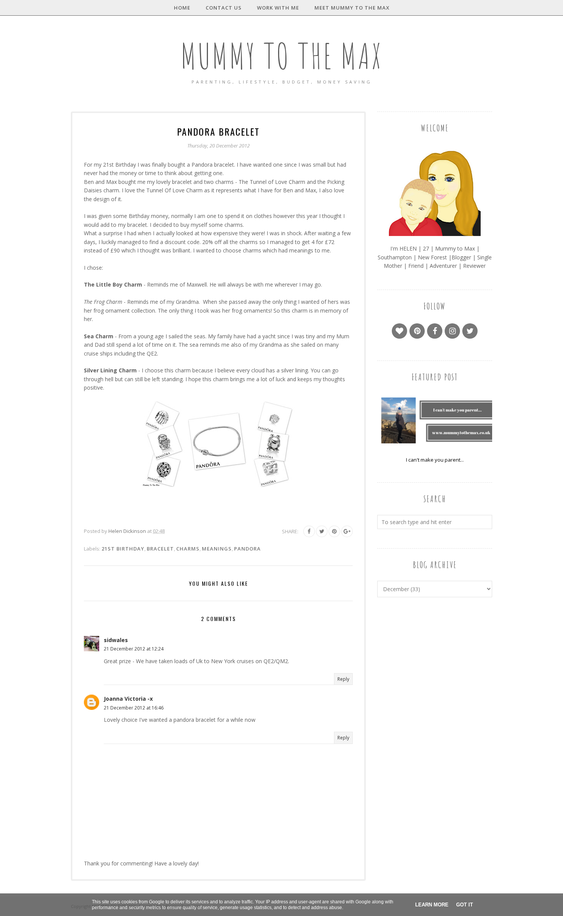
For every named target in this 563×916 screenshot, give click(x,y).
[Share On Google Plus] (347, 531)
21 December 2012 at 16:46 (134, 708)
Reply (343, 679)
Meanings (217, 548)
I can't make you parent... (435, 459)
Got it (464, 905)
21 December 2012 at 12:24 (134, 649)
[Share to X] (321, 531)
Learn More (431, 905)
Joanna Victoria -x (128, 698)
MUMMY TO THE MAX (281, 55)
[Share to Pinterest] (334, 531)
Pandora (247, 548)
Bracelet (160, 548)
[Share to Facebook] (309, 531)
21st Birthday (122, 548)
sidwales (116, 640)
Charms (188, 548)
